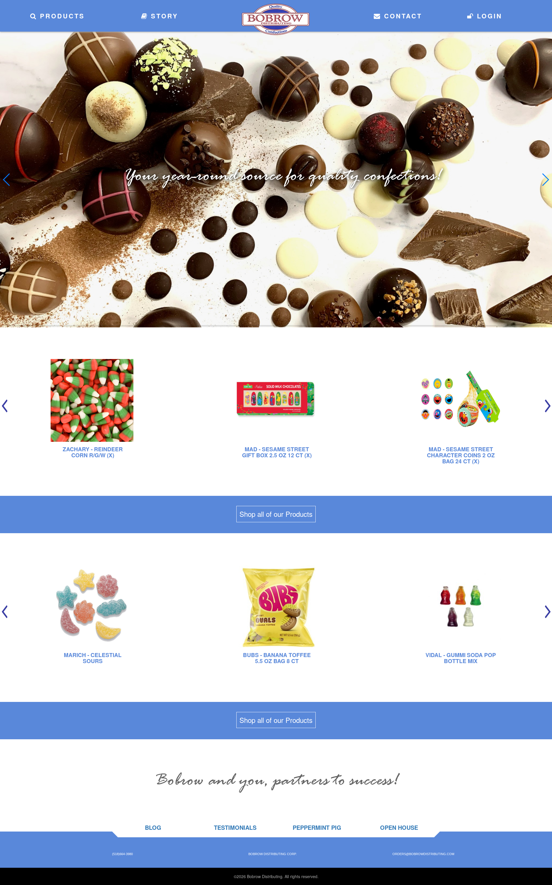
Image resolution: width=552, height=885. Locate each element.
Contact (401, 15)
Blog (153, 827)
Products (61, 15)
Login (488, 15)
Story (163, 15)
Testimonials (235, 827)
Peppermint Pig (317, 827)
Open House (399, 827)
